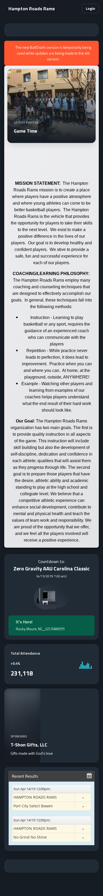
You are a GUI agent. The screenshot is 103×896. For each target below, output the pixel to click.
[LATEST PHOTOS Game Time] (51, 140)
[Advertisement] (51, 30)
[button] (75, 8)
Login (90, 8)
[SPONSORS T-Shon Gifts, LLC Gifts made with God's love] (22, 759)
